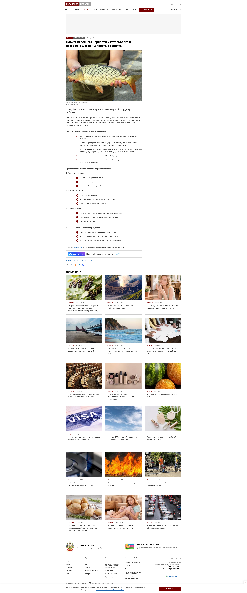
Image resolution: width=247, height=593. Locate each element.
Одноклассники (176, 4)
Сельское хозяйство (91, 570)
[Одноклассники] (75, 264)
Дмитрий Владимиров (94, 38)
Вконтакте (171, 4)
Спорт (127, 9)
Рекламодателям (130, 569)
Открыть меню (66, 10)
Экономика (104, 9)
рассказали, (78, 247)
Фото (87, 561)
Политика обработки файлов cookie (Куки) (131, 577)
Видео (87, 564)
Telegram (180, 4)
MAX (117, 254)
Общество (85, 9)
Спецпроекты (147, 9)
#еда (76, 260)
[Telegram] (79, 264)
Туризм (134, 9)
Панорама (108, 558)
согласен (170, 589)
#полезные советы (86, 260)
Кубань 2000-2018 (111, 573)
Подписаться (78, 254)
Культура (88, 558)
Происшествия (116, 9)
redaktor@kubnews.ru (172, 568)
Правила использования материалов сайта (133, 572)
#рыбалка (69, 260)
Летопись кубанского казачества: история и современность (112, 565)
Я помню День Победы (132, 558)
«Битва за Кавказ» (111, 561)
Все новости (74, 9)
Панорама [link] (71, 302)
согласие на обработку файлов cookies (110, 590)
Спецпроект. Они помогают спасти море (132, 561)
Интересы (88, 574)
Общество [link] (110, 302)
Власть (94, 9)
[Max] (83, 264)
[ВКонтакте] (71, 264)
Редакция (128, 566)
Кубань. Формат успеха (112, 577)
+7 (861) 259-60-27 (173, 566)
